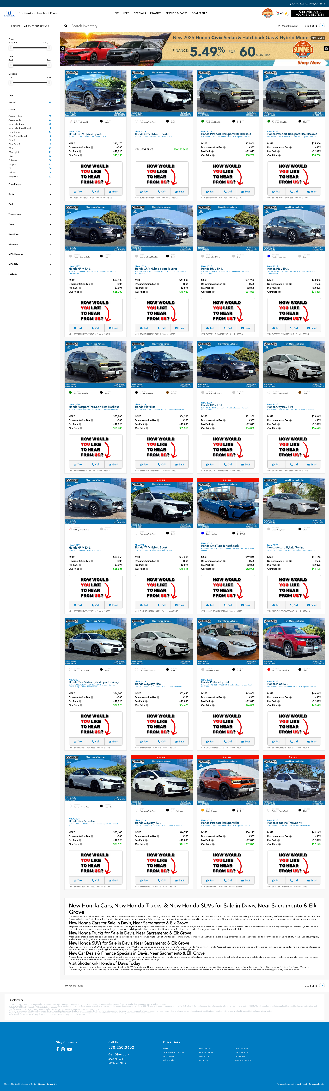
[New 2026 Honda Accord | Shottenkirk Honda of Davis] (194, 49)
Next (326, 48)
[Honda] (9, 13)
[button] (124, 92)
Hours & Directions (310, 14)
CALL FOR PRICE (144, 149)
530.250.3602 (310, 12)
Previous (62, 48)
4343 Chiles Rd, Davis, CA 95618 (308, 4)
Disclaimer (318, 38)
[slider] (11, 47)
